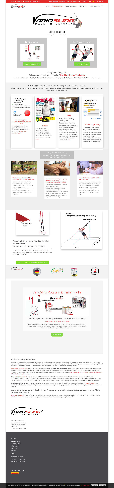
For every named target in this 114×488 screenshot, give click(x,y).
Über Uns (82, 6)
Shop (48, 6)
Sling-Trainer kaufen (32, 64)
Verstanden (94, 485)
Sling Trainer (57, 6)
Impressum (62, 1)
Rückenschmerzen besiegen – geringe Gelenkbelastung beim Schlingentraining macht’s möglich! (56, 180)
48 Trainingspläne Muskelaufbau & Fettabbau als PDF (21, 121)
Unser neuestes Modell (17, 395)
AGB (90, 1)
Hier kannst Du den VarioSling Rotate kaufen (57, 321)
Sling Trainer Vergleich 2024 (73, 1)
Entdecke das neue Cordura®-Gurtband (33, 262)
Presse (45, 125)
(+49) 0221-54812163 (17, 1)
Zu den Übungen (82, 64)
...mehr (37, 139)
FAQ (69, 115)
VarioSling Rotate (91, 383)
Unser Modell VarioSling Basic (19, 368)
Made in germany (92, 124)
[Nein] (112, 485)
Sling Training (71, 6)
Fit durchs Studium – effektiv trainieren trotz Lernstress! (90, 178)
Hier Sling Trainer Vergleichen (72, 75)
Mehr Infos (57, 335)
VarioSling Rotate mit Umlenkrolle (57, 292)
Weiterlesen (102, 485)
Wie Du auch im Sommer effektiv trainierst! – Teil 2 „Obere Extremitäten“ (24, 178)
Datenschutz (84, 1)
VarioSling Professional (19, 377)
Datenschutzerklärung (85, 485)
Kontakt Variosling (53, 1)
